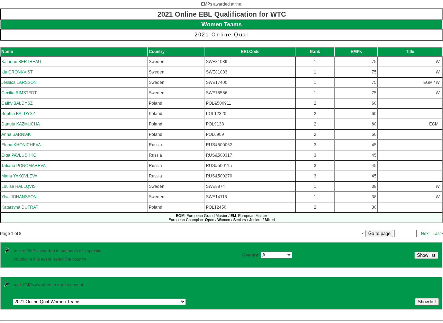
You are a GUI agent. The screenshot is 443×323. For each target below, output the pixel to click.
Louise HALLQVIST (19, 186)
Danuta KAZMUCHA (20, 124)
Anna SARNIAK (16, 134)
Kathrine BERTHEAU (21, 61)
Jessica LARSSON (19, 82)
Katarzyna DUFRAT (19, 207)
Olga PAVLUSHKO (18, 155)
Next (425, 233)
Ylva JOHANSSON (19, 196)
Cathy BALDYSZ (17, 103)
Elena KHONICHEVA (21, 144)
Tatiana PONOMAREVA (23, 165)
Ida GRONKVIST (17, 72)
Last (437, 233)
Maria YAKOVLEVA (19, 176)
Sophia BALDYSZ (18, 113)
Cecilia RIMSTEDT (19, 92)
